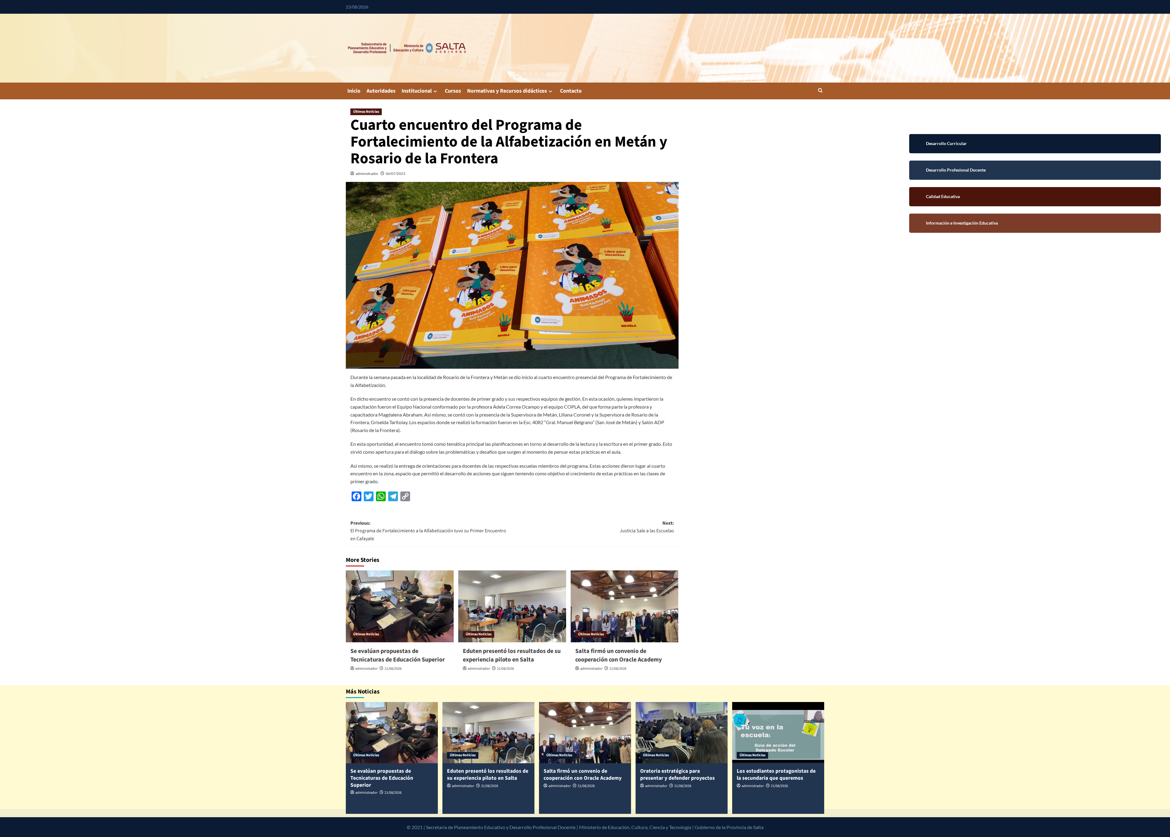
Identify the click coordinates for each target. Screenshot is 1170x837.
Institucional (417, 91)
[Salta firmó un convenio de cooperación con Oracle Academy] (625, 606)
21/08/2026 (393, 668)
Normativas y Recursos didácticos (507, 91)
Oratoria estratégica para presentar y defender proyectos (677, 774)
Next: (647, 527)
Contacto (571, 91)
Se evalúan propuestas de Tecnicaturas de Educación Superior (397, 655)
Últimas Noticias (366, 111)
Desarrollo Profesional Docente (1035, 170)
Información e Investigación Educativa (1035, 223)
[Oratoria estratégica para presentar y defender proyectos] (682, 732)
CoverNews (750, 827)
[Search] (820, 91)
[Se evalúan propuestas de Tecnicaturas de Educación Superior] (400, 606)
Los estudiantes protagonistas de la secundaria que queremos (776, 774)
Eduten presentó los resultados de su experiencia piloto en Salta (512, 655)
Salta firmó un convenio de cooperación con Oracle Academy (618, 655)
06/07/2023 (395, 173)
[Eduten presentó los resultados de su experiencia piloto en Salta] (512, 606)
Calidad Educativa (1035, 196)
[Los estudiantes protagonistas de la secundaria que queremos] (778, 732)
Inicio (353, 91)
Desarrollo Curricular (1035, 143)
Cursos (453, 91)
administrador (367, 173)
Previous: (428, 531)
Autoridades (381, 91)
